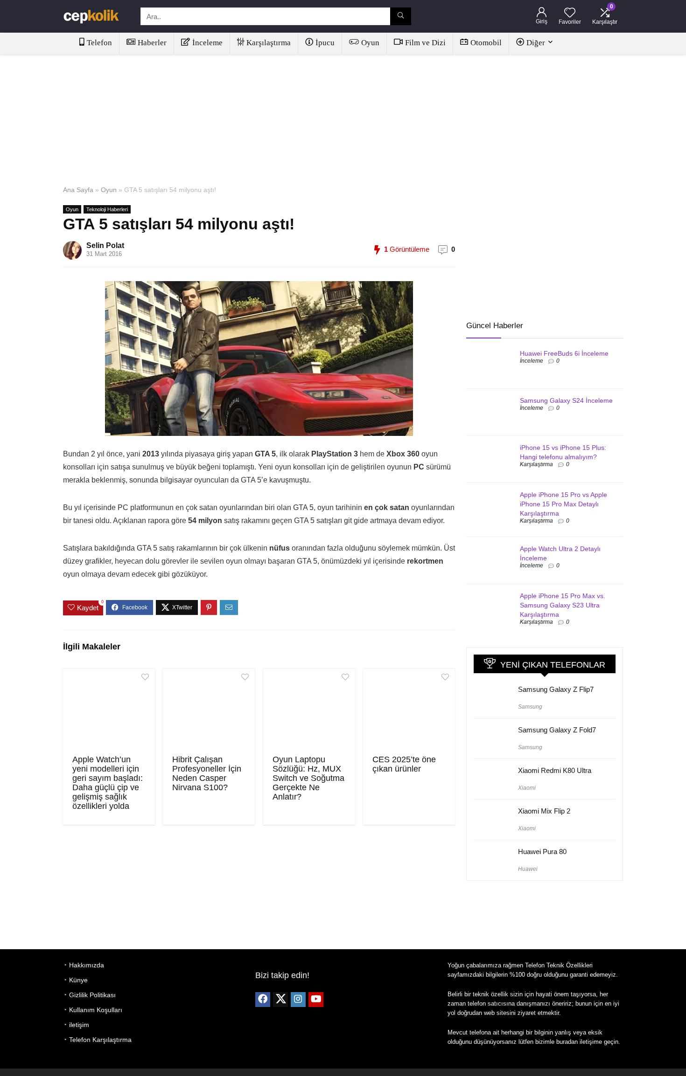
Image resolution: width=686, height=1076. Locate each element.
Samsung (530, 707)
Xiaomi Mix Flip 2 (544, 811)
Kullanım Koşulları (95, 1010)
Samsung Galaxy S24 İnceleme (566, 400)
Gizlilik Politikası (92, 995)
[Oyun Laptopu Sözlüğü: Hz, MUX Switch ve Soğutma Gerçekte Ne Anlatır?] (309, 710)
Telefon (99, 42)
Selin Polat (105, 245)
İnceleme (207, 42)
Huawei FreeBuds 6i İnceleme (564, 353)
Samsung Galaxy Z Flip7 (556, 689)
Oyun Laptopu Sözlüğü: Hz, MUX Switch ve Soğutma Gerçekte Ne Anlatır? (308, 778)
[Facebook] (262, 999)
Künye (78, 980)
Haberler (152, 42)
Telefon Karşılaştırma (100, 1039)
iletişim (79, 1024)
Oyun (370, 42)
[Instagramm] (298, 999)
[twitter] (280, 999)
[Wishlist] (569, 13)
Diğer (535, 42)
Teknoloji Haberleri (107, 209)
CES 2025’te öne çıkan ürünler (404, 764)
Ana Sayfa (78, 189)
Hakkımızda (86, 965)
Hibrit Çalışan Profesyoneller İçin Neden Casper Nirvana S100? (206, 773)
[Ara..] (400, 16)
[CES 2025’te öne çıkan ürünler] (409, 710)
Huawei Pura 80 (542, 851)
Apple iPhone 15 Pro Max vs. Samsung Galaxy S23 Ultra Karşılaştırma (562, 605)
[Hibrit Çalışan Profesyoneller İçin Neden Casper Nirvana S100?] (209, 710)
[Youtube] (315, 999)
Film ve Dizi (425, 42)
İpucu (325, 42)
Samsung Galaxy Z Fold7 (557, 730)
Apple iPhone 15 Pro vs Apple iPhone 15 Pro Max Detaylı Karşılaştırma (563, 504)
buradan (567, 1041)
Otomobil (486, 42)
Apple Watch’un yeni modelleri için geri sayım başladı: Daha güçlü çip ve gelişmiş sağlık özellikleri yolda (107, 783)
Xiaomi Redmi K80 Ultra (554, 770)
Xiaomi (527, 788)
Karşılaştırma (268, 42)
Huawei (528, 869)
